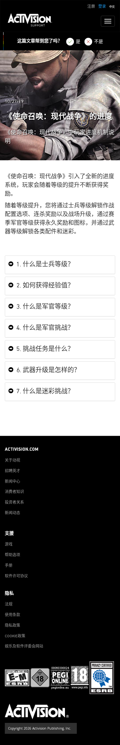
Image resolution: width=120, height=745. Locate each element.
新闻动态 (12, 513)
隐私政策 (12, 626)
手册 (8, 566)
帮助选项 (12, 555)
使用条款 (12, 615)
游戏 (8, 545)
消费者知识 (14, 492)
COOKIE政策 (15, 636)
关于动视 (12, 461)
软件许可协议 (16, 576)
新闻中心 (12, 482)
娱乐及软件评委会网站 (24, 647)
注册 (91, 7)
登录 (102, 7)
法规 (8, 605)
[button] (112, 6)
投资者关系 (14, 503)
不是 (98, 41)
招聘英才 (12, 471)
